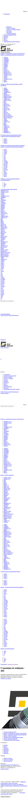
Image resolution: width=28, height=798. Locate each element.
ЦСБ (5, 171)
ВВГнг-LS (6, 104)
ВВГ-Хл (6, 107)
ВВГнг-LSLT (7, 109)
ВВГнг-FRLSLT (8, 117)
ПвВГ (5, 80)
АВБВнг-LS (7, 127)
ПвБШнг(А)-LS (8, 73)
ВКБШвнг (6, 131)
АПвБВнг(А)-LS (8, 79)
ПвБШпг (6, 65)
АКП (5, 184)
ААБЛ (5, 153)
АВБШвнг (6, 90)
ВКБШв (6, 129)
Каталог (6, 40)
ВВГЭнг (6, 112)
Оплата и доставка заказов (13, 29)
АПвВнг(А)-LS (7, 75)
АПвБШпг (6, 60)
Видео (5, 39)
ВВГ (5, 101)
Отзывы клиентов (11, 33)
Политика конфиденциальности (9, 783)
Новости (6, 37)
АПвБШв (6, 61)
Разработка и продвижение (20, 785)
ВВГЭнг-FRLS (7, 115)
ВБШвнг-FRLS (7, 97)
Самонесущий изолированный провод (10, 136)
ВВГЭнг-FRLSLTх (8, 116)
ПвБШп (6, 64)
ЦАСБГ (5, 165)
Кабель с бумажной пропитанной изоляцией (12, 146)
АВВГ (5, 119)
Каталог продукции (5, 52)
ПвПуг (5, 68)
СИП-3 (5, 141)
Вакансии (9, 26)
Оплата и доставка (8, 378)
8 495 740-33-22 (5, 315)
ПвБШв (6, 66)
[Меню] (1, 341)
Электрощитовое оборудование (12, 41)
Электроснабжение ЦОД (10, 34)
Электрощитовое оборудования (9, 189)
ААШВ (5, 161)
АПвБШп (6, 58)
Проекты (6, 36)
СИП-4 (5, 143)
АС (4, 186)
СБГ (5, 158)
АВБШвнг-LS (7, 92)
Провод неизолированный (7, 648)
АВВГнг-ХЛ (7, 121)
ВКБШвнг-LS (7, 132)
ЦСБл (5, 172)
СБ (4, 156)
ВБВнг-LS (6, 125)
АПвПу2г (6, 62)
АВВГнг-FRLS (7, 100)
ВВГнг (5, 103)
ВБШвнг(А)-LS (7, 96)
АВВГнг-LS (7, 98)
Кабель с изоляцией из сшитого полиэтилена (12, 55)
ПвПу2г (6, 69)
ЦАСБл (5, 164)
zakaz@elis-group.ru (14, 315)
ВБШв (5, 93)
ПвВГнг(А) (6, 71)
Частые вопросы (8, 386)
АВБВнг (6, 128)
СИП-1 (5, 139)
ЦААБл (6, 166)
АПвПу (5, 76)
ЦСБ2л (5, 173)
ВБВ (5, 123)
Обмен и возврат (11, 28)
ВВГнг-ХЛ (6, 108)
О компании (7, 374)
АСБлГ (5, 150)
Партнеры (9, 32)
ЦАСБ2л (6, 169)
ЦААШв (6, 162)
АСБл (5, 149)
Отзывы (6, 379)
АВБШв (6, 89)
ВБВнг (5, 124)
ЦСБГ (5, 175)
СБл (5, 157)
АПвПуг (6, 57)
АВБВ (5, 88)
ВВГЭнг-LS (7, 113)
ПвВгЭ (5, 81)
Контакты (9, 30)
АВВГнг (6, 120)
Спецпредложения (5, 314)
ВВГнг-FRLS (7, 105)
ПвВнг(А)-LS (7, 72)
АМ (5, 185)
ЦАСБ (5, 168)
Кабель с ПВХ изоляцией (7, 475)
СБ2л (5, 160)
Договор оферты (8, 785)
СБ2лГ (5, 176)
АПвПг (5, 77)
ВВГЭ (5, 111)
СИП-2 (5, 140)
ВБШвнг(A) (7, 94)
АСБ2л (5, 152)
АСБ (5, 154)
